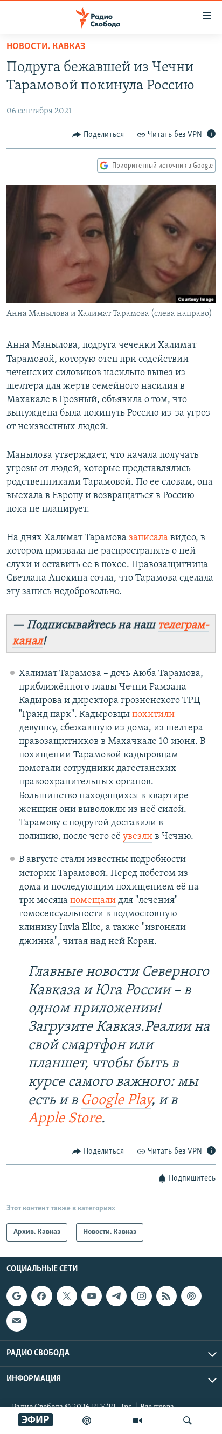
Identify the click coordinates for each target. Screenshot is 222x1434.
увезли (137, 837)
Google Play (116, 1100)
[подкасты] (87, 1420)
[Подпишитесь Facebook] (41, 1296)
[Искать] (187, 1420)
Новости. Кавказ (45, 47)
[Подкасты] (191, 1296)
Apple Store (64, 1119)
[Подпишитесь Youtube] (91, 1296)
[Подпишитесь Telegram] (116, 1296)
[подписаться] (16, 1321)
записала (149, 538)
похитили (153, 715)
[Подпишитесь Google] (16, 1296)
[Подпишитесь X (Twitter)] (67, 1296)
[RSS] (166, 1296)
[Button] (98, 135)
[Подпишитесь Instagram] (141, 1296)
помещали (93, 901)
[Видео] (137, 1420)
